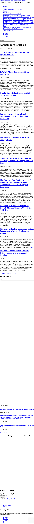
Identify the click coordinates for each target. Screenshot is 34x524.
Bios (21, 9)
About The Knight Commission (11, 9)
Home (5, 6)
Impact (5, 11)
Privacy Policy (7, 505)
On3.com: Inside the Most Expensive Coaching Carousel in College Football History (16, 160)
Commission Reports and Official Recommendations (12, 14)
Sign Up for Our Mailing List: (10, 493)
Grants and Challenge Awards (21, 23)
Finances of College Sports (20, 18)
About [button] (5, 8)
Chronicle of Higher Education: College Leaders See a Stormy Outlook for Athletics (17, 231)
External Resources (19, 24)
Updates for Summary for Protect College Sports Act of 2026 (17, 409)
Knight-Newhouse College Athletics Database (17, 19)
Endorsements (10, 24)
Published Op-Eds (11, 29)
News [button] (4, 26)
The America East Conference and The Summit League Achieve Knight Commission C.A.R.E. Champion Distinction (16, 183)
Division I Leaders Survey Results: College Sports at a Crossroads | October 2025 (14, 253)
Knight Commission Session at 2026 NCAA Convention (15, 94)
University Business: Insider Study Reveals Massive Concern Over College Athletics (16, 208)
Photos (26, 24)
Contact (5, 506)
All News (5, 27)
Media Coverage (20, 27)
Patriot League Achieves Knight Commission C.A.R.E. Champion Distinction (14, 116)
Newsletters (12, 30)
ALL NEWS (3, 432)
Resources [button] (6, 12)
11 (14, 273)
